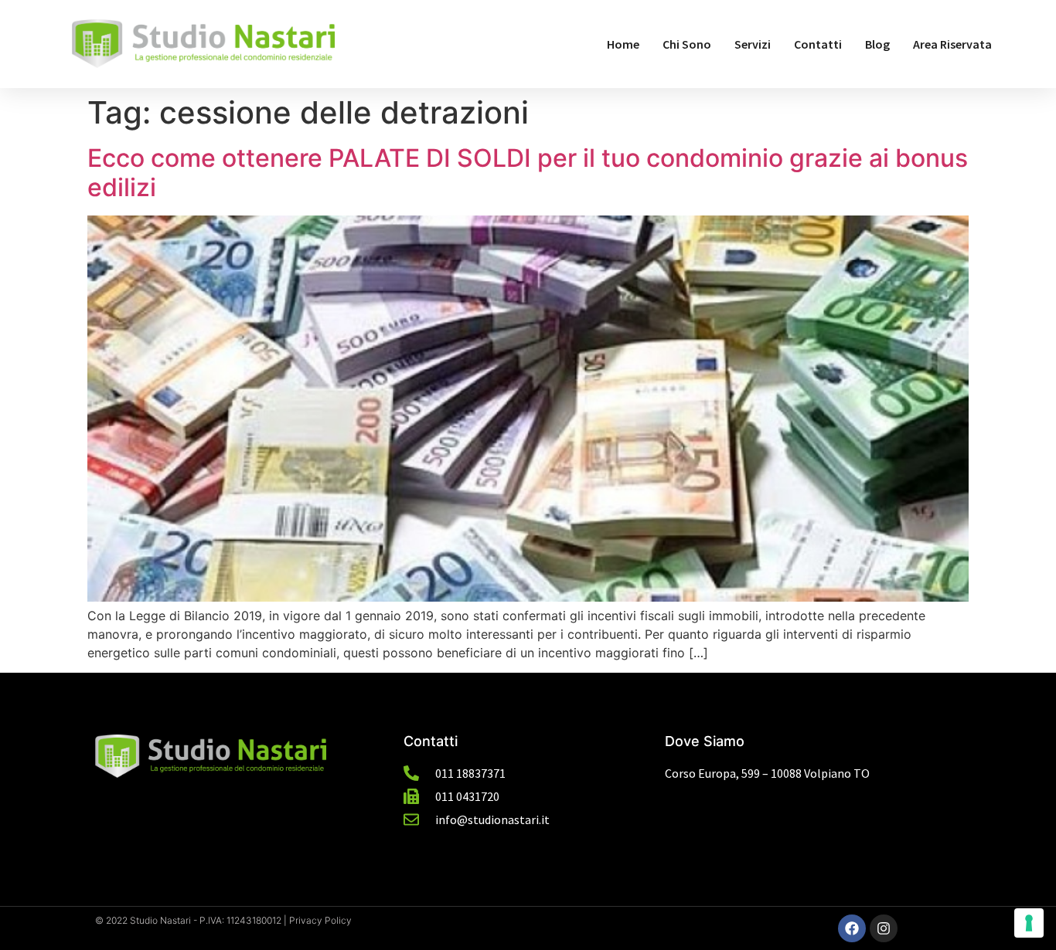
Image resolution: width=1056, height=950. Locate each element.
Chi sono (687, 44)
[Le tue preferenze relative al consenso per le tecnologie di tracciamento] (1029, 923)
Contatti (818, 44)
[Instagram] (884, 928)
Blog (877, 44)
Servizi (752, 44)
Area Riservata (952, 44)
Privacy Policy (320, 920)
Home (623, 44)
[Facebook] (852, 928)
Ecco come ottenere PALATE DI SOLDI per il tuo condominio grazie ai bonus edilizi (527, 172)
